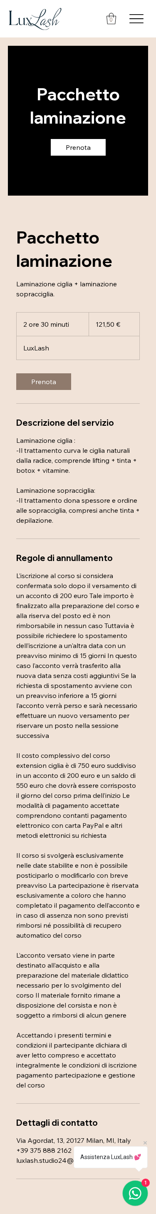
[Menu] (136, 19)
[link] (78, 147)
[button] (111, 18)
